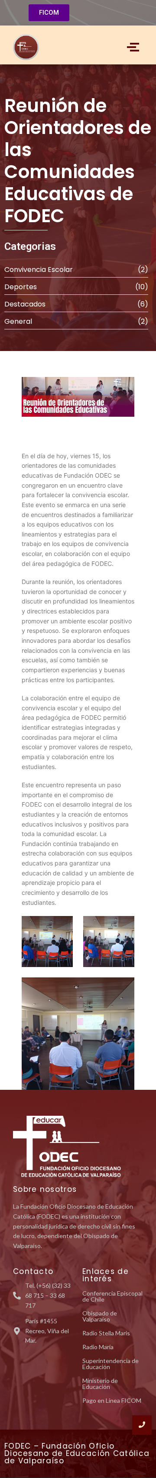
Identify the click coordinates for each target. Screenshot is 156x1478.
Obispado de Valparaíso (99, 1316)
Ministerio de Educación (100, 1383)
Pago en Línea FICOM (111, 1400)
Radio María (98, 1346)
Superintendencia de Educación (110, 1363)
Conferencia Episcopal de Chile (112, 1296)
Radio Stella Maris (106, 1333)
